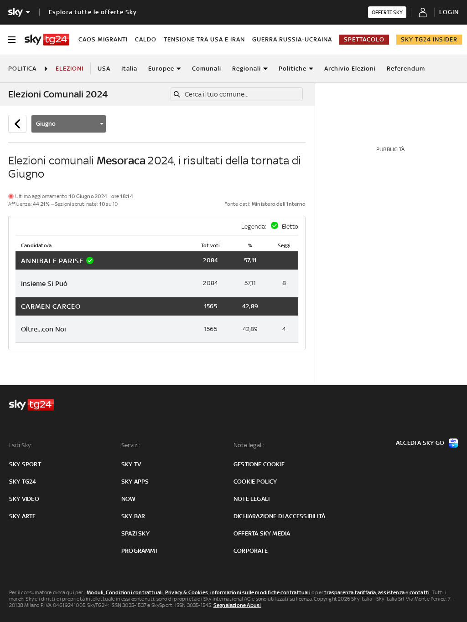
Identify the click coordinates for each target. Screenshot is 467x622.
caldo (145, 39)
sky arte (22, 516)
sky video (24, 498)
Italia (129, 68)
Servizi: (130, 445)
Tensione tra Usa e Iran (204, 39)
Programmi (139, 550)
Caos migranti (103, 39)
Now (128, 498)
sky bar (133, 516)
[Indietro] (17, 124)
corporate (251, 550)
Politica (22, 68)
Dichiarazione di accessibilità (279, 516)
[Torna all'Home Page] (47, 40)
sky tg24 (22, 481)
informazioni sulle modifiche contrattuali (260, 592)
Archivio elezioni (350, 68)
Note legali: (249, 445)
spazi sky (135, 533)
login (449, 12)
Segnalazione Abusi (237, 605)
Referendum (406, 68)
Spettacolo (364, 39)
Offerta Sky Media (262, 533)
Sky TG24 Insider (429, 39)
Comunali (206, 68)
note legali (252, 498)
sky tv (131, 464)
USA (104, 68)
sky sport (25, 464)
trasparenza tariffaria (350, 592)
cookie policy (255, 481)
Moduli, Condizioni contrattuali (125, 592)
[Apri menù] (12, 40)
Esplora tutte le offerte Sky (93, 12)
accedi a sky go (420, 442)
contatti (420, 592)
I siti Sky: (20, 445)
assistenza (391, 592)
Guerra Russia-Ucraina (292, 39)
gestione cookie (259, 464)
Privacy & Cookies (186, 592)
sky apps (135, 481)
